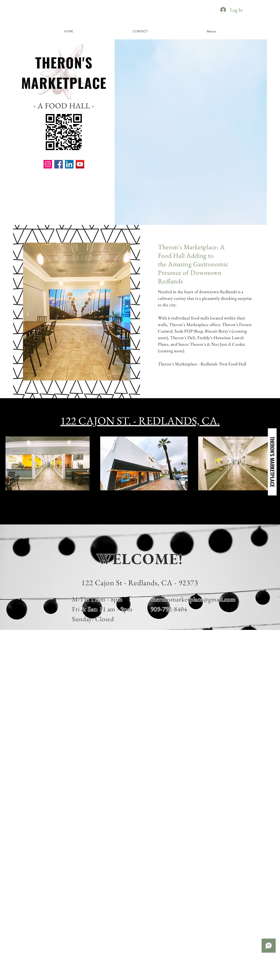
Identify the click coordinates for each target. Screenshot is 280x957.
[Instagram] (48, 164)
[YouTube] (80, 164)
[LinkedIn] (69, 164)
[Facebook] (58, 164)
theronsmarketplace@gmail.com (193, 599)
